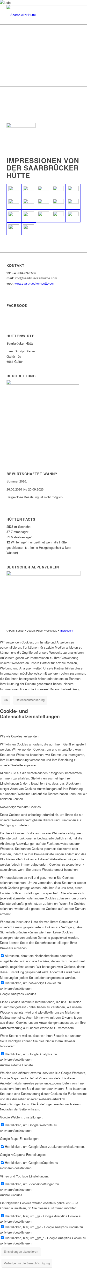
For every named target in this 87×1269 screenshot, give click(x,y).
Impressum (66, 630)
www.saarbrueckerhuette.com (35, 283)
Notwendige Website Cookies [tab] (20, 806)
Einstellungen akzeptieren (21, 1251)
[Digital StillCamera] (28, 203)
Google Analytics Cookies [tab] (18, 993)
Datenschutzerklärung (30, 700)
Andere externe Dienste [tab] (16, 1065)
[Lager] (28, 228)
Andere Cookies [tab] (11, 1195)
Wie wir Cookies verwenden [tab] (19, 736)
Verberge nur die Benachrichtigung (27, 1263)
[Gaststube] (14, 228)
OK (6, 700)
